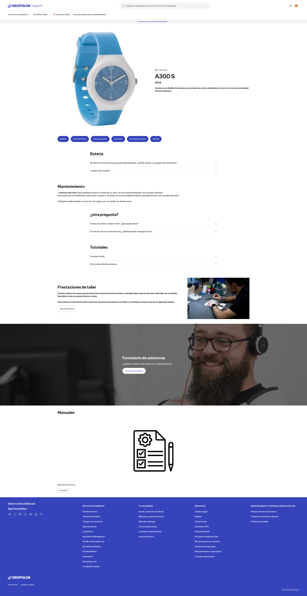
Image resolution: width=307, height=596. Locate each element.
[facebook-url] (10, 514)
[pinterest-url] (31, 514)
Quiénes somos (90, 511)
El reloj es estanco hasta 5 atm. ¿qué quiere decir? (114, 223)
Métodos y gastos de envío (151, 516)
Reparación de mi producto (264, 511)
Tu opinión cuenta (91, 566)
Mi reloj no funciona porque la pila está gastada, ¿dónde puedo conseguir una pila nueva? (133, 163)
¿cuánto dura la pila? (100, 170)
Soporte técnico (146, 536)
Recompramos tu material (207, 541)
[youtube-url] (20, 514)
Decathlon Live (90, 561)
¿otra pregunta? (100, 139)
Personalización (202, 531)
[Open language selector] (296, 6)
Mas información (67, 309)
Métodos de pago (147, 521)
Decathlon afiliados (92, 546)
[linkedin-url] (36, 514)
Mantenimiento (79, 139)
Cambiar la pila (97, 256)
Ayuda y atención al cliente (151, 511)
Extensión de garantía (205, 546)
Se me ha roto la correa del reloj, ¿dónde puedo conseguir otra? (121, 231)
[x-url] (15, 514)
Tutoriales (118, 139)
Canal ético (88, 531)
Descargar (63, 490)
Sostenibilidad (89, 551)
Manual (156, 139)
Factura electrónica (148, 526)
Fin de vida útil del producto (103, 264)
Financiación (201, 521)
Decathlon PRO (202, 526)
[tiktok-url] (41, 514)
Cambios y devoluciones (150, 531)
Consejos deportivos (205, 556)
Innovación (88, 556)
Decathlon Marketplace (94, 536)
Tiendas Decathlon (91, 516)
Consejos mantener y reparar (264, 516)
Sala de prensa (89, 526)
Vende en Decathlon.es (93, 541)
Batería (63, 139)
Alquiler (198, 516)
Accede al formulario (134, 371)
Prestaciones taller (138, 139)
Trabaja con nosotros (93, 521)
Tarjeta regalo (201, 511)
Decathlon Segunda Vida (206, 536)
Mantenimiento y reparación (208, 551)
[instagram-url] (25, 514)
